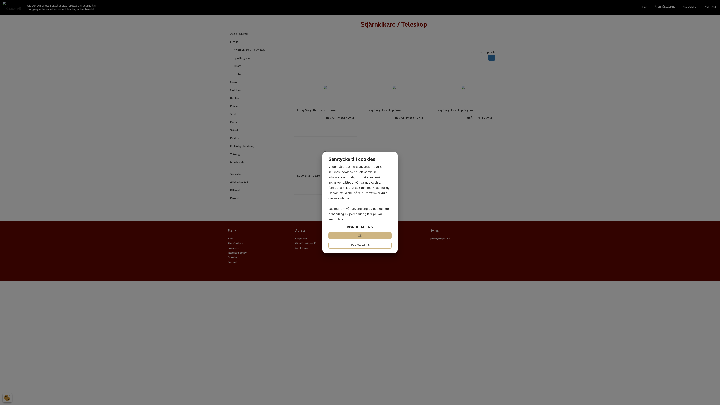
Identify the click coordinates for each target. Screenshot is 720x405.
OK (360, 235)
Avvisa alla (360, 245)
